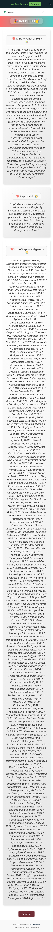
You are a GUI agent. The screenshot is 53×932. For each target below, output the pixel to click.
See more (26, 914)
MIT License (35, 925)
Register (35, 4)
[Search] (42, 12)
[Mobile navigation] (48, 12)
